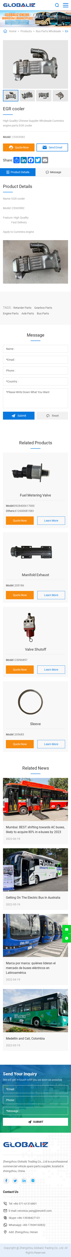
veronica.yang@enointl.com (34, 1210)
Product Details (20, 172)
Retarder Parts (22, 307)
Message (55, 172)
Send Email (55, 147)
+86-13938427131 (28, 1217)
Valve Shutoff (35, 649)
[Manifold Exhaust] (35, 553)
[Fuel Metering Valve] (35, 473)
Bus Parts (43, 313)
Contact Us (10, 1192)
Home (12, 31)
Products (26, 31)
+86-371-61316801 (25, 1203)
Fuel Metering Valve (35, 495)
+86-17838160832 (33, 1225)
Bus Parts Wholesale (48, 31)
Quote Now (22, 147)
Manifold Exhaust (35, 575)
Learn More (51, 520)
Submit (22, 415)
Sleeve (35, 724)
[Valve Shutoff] (35, 627)
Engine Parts (11, 313)
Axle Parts (27, 313)
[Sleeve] (35, 702)
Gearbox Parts (43, 307)
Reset (55, 415)
